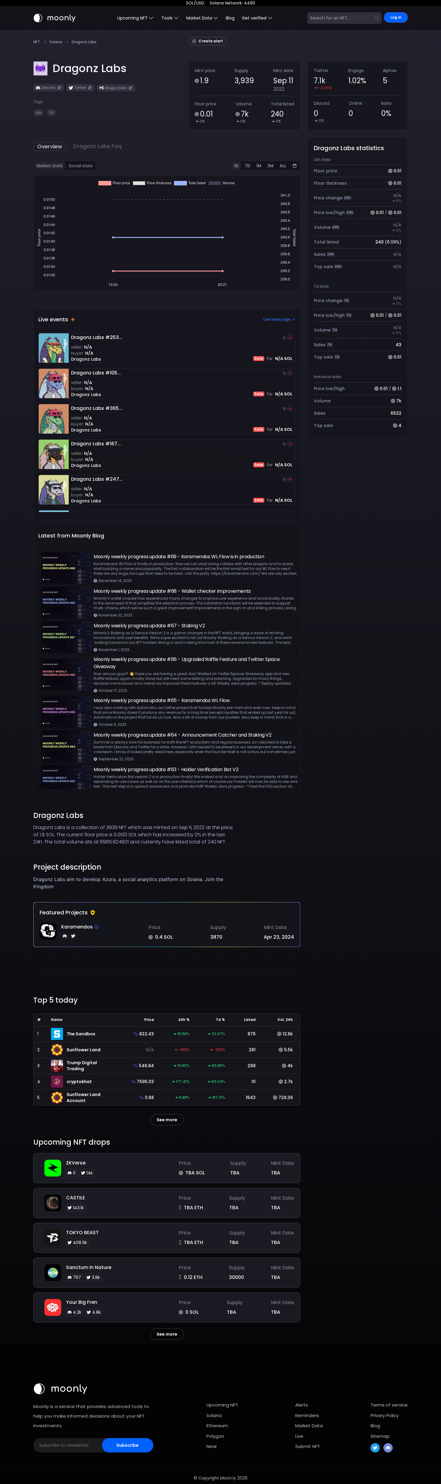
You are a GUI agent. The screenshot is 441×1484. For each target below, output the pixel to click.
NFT (36, 42)
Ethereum (217, 1425)
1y (284, 338)
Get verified (254, 18)
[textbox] (133, 883)
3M (270, 166)
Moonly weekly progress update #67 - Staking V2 (149, 625)
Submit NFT (307, 1446)
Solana (56, 42)
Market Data (309, 1425)
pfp (39, 112)
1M (258, 166)
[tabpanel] (166, 233)
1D (236, 166)
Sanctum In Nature (88, 1267)
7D (247, 166)
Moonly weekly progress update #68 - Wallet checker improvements (172, 591)
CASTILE (75, 1197)
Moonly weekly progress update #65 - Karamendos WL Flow (162, 700)
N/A (88, 347)
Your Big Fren (81, 1302)
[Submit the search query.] (376, 18)
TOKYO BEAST (82, 1232)
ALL (283, 166)
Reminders (307, 1415)
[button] (89, 68)
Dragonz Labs (86, 359)
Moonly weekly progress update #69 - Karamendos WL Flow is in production (179, 556)
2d (51, 112)
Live (299, 1436)
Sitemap (380, 1436)
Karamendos (77, 926)
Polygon (215, 1436)
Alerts (301, 1405)
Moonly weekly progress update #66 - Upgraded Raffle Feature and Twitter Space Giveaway (187, 663)
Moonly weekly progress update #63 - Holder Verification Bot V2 (166, 769)
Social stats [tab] (81, 166)
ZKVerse (76, 1162)
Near (211, 1446)
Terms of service (389, 1405)
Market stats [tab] (50, 166)
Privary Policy (384, 1415)
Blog (230, 18)
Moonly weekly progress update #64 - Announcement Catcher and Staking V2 (183, 734)
